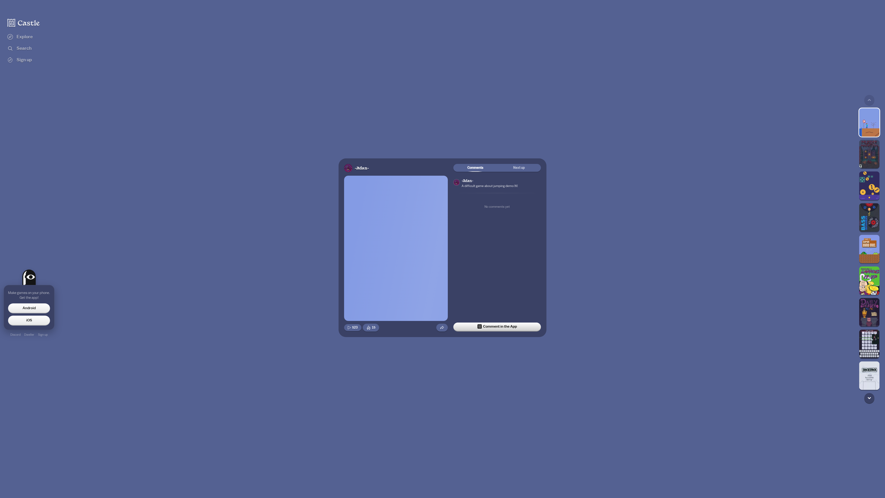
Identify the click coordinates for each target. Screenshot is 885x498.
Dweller (29, 334)
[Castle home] (23, 23)
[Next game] (869, 398)
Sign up (43, 334)
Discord (15, 334)
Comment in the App (500, 326)
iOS (29, 320)
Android (29, 308)
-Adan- (362, 168)
